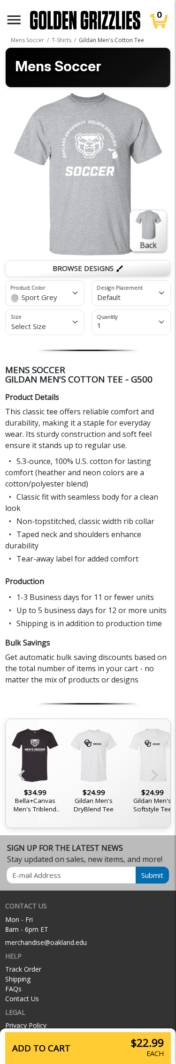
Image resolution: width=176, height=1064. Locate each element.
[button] (14, 20)
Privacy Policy (25, 1025)
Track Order (23, 969)
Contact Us (22, 998)
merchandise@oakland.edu (46, 942)
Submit (152, 875)
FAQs (13, 988)
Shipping (18, 978)
